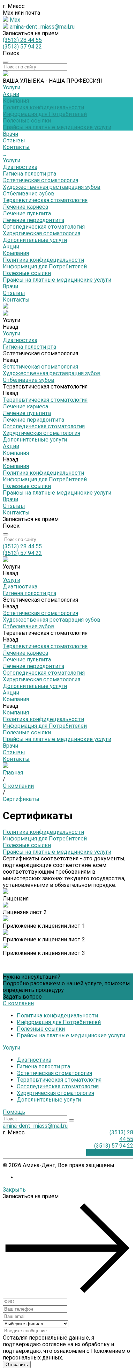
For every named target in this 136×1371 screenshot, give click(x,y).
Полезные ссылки (27, 120)
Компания (16, 253)
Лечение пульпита (27, 213)
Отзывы (14, 293)
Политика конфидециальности (43, 107)
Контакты (16, 299)
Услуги (11, 160)
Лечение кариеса (25, 206)
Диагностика (20, 167)
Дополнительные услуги (35, 240)
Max (14, 19)
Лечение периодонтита (33, 220)
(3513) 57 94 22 (22, 46)
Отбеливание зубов (28, 193)
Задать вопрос (22, 996)
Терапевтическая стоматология (45, 200)
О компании (18, 1003)
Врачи (10, 286)
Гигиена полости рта (29, 173)
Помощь (14, 1112)
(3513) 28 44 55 (22, 40)
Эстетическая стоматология (40, 180)
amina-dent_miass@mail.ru (41, 26)
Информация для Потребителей (45, 114)
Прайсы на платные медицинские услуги (57, 127)
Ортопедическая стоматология (44, 226)
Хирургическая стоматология (41, 233)
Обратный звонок (109, 1152)
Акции (11, 246)
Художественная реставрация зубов (51, 187)
